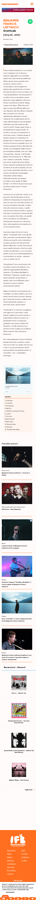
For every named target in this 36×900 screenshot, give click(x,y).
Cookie (24, 860)
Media (9, 857)
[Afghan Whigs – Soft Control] (18, 769)
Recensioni (11, 850)
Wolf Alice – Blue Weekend (11, 509)
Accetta (5, 896)
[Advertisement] (18, 810)
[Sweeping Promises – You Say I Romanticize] (18, 710)
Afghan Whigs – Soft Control (19, 780)
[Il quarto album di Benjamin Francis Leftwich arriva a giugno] (17, 529)
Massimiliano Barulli (11, 44)
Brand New (11, 870)
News (9, 854)
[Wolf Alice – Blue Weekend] (17, 493)
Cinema (10, 874)
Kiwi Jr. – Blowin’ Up (19, 693)
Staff (23, 850)
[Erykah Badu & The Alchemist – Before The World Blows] (18, 740)
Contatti (24, 854)
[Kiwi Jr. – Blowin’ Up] (18, 682)
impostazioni (10, 892)
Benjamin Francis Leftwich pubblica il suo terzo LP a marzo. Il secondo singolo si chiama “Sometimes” (17, 657)
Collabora (25, 857)
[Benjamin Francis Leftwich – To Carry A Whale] (17, 457)
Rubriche (10, 860)
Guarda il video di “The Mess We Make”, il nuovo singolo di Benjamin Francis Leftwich (16, 584)
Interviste (10, 867)
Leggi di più (29, 789)
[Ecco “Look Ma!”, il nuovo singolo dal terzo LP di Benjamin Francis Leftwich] (17, 602)
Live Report (11, 864)
